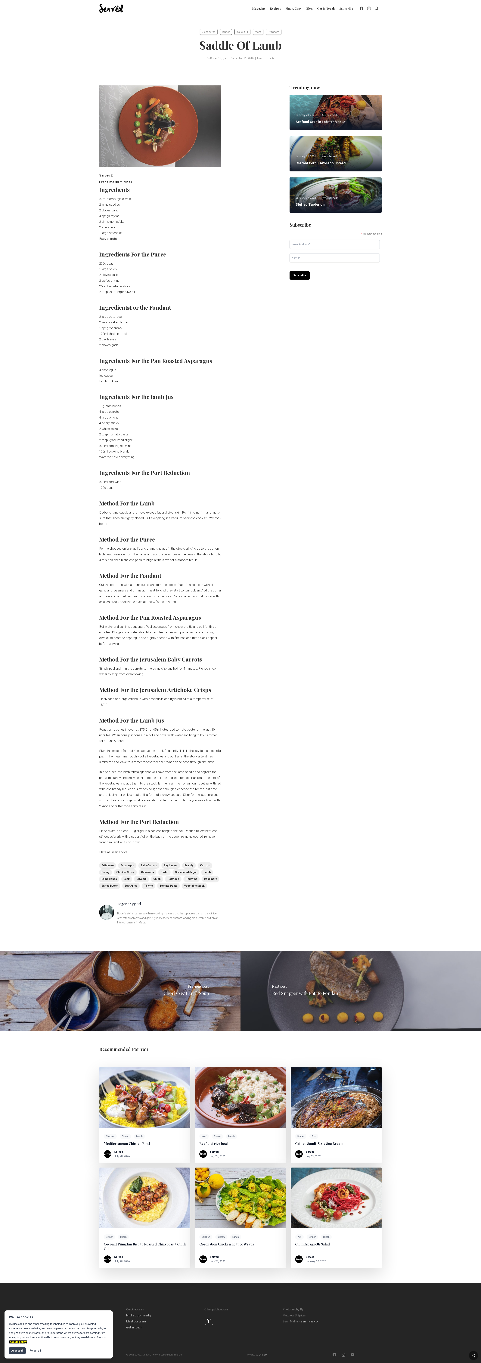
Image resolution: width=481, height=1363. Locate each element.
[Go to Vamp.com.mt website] (220, 1320)
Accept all (17, 1350)
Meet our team (136, 1321)
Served (118, 1151)
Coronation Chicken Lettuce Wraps (226, 1244)
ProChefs (273, 31)
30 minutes (208, 31)
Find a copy (293, 8)
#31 (299, 1237)
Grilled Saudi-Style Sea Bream (319, 1143)
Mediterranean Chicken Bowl (127, 1143)
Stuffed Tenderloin (310, 204)
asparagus (127, 865)
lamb (207, 872)
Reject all (35, 1350)
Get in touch (326, 8)
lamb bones (109, 878)
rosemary (210, 878)
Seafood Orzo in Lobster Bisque (320, 122)
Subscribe (346, 8)
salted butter (109, 885)
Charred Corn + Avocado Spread (321, 163)
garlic (164, 872)
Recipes (275, 8)
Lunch (139, 1136)
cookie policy (18, 1341)
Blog (309, 8)
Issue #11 (242, 31)
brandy (189, 865)
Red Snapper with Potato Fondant (306, 993)
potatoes (173, 878)
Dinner (226, 31)
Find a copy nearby (138, 1315)
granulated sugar (186, 872)
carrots (205, 865)
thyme (148, 885)
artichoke (107, 865)
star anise (131, 885)
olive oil (141, 878)
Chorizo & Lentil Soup (186, 993)
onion (157, 878)
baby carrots (149, 865)
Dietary (221, 1237)
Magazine (258, 8)
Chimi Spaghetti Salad (312, 1244)
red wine (191, 878)
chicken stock (125, 872)
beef (204, 1136)
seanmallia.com (309, 1321)
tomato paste (168, 885)
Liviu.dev (263, 1354)
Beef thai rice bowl (213, 1143)
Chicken (110, 1136)
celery (105, 872)
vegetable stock (194, 885)
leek (127, 878)
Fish (314, 1136)
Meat (258, 31)
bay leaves (171, 865)
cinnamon (147, 872)
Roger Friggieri (218, 58)
